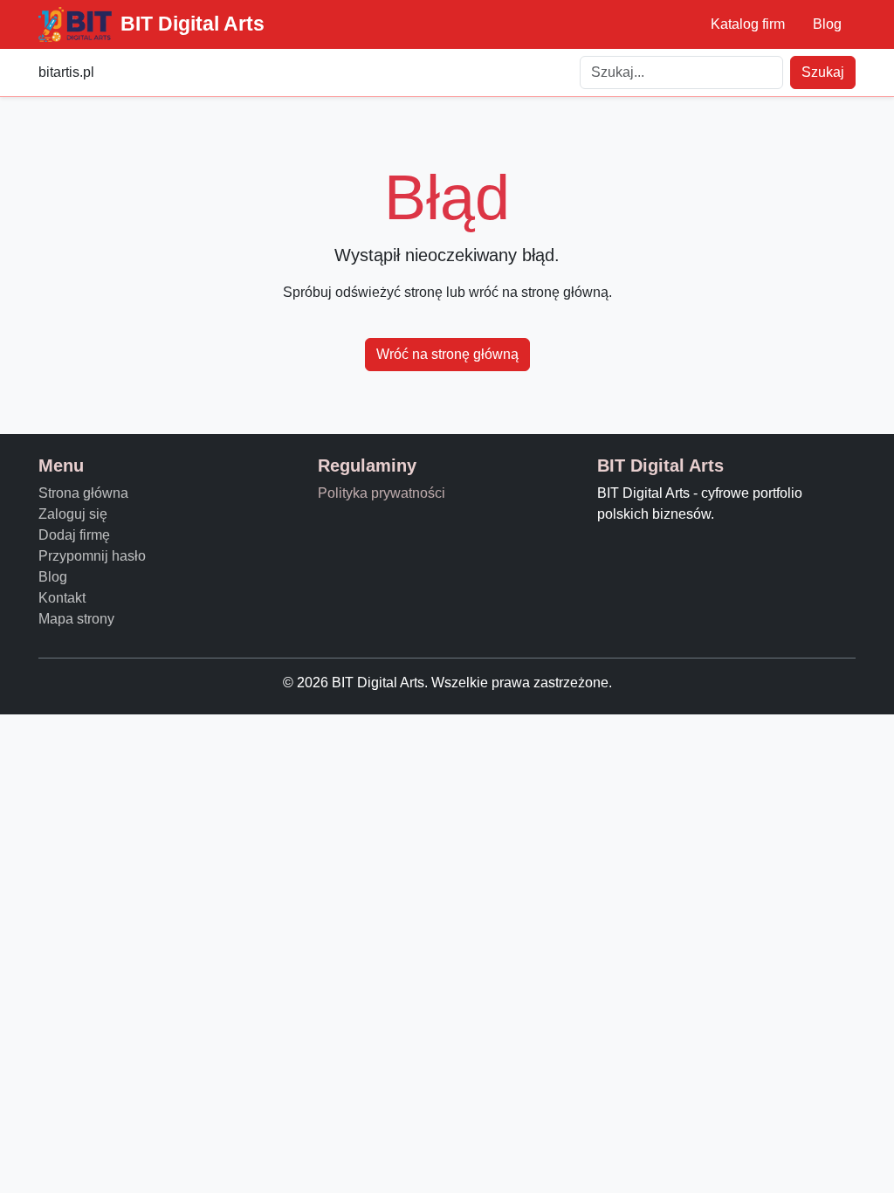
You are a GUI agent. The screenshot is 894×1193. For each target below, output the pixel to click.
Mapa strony (76, 618)
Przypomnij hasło (92, 555)
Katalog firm (748, 24)
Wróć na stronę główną (447, 354)
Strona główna (83, 493)
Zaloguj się (72, 514)
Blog (827, 24)
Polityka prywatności (381, 493)
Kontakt (62, 597)
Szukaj (822, 72)
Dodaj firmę (74, 535)
